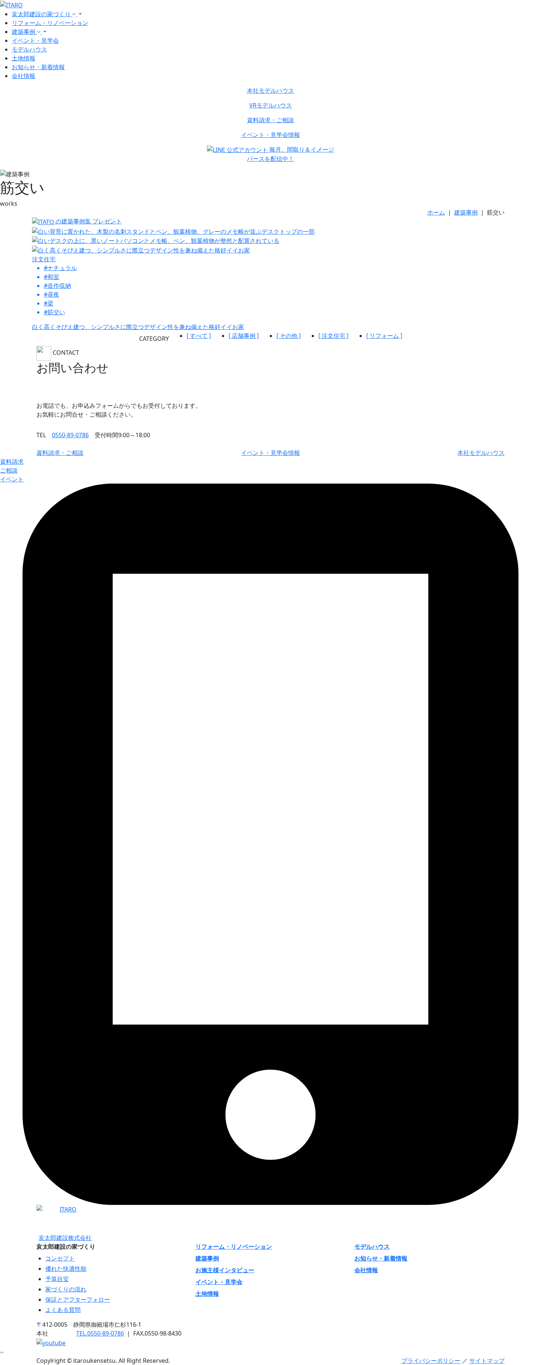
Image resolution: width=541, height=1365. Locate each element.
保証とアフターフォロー (77, 1299)
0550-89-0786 (70, 435)
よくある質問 (63, 1310)
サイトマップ (487, 1361)
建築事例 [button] (24, 32)
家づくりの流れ (65, 1289)
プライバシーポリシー (431, 1361)
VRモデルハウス (270, 105)
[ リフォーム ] (384, 336)
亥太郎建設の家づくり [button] (42, 14)
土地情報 (23, 58)
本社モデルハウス (270, 90)
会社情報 (23, 76)
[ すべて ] (199, 336)
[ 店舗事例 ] (244, 336)
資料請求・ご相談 (270, 120)
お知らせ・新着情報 (38, 67)
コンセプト (60, 1258)
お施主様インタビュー (224, 1270)
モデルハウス (29, 49)
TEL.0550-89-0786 (100, 1333)
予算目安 (57, 1279)
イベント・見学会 (35, 40)
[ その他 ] (288, 336)
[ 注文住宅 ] (333, 336)
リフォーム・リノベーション (50, 23)
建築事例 (207, 1258)
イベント (12, 479)
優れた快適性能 (65, 1269)
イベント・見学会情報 (270, 135)
